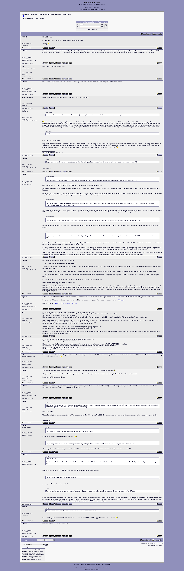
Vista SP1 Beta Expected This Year (65, 303)
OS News (121, 300)
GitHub (101, 567)
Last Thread (151, 545)
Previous (30, 18)
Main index (76, 564)
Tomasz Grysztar (91, 567)
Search (91, 7)
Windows (34, 14)
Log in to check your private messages (90, 9)
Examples (98, 564)
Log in (103, 9)
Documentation (91, 564)
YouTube (106, 567)
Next (42, 18)
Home (86, 7)
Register (96, 7)
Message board (106, 564)
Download (83, 564)
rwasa (97, 569)
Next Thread (158, 545)
